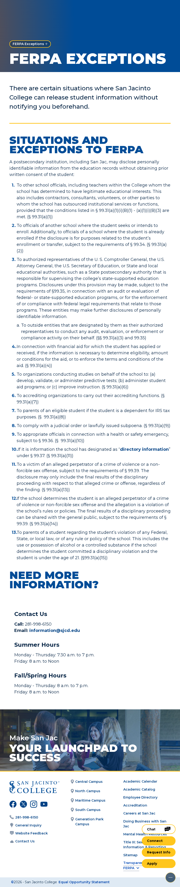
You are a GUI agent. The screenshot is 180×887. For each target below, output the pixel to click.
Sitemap (130, 855)
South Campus (88, 810)
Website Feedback (31, 833)
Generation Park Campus (89, 821)
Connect (155, 841)
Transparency (135, 863)
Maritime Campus (90, 800)
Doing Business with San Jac (144, 823)
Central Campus (89, 782)
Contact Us (25, 841)
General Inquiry (28, 825)
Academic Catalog (139, 789)
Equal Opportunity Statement (84, 882)
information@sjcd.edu (55, 630)
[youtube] (42, 805)
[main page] (30, 11)
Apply (152, 863)
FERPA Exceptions (28, 44)
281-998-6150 (26, 817)
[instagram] (33, 805)
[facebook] (12, 805)
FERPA (128, 868)
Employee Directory (140, 797)
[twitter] (23, 804)
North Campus (87, 791)
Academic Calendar (140, 781)
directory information (144, 449)
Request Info (158, 852)
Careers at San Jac (139, 813)
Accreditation (135, 805)
